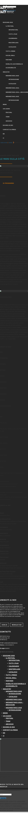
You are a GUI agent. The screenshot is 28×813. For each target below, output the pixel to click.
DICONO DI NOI (8, 125)
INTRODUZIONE (14, 79)
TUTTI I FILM (13, 34)
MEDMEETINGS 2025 (12, 75)
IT (3, 138)
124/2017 (5, 648)
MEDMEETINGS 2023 (12, 96)
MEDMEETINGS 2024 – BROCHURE (17, 92)
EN (4, 133)
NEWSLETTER (17, 624)
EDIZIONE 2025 (8, 22)
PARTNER (9, 59)
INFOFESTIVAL (13, 29)
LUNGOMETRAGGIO (8, 172)
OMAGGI (11, 142)
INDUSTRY (6, 72)
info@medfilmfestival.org (10, 642)
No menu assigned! (9, 10)
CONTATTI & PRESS (9, 129)
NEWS (5, 104)
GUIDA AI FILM (4, 142)
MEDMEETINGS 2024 (12, 87)
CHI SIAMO (6, 108)
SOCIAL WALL (10, 55)
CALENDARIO (13, 38)
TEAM (7, 116)
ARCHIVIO (9, 121)
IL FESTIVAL (10, 26)
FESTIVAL (9, 112)
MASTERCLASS (13, 42)
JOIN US (4, 624)
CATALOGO (12, 46)
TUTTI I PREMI (10, 51)
